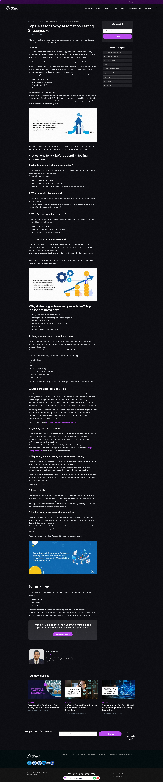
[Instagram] (81, 773)
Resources (146, 2)
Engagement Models (135, 2)
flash (29, 710)
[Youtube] (93, 773)
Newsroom (91, 755)
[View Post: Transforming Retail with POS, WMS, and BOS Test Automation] (44, 689)
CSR (72, 755)
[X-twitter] (75, 773)
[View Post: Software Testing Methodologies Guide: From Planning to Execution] (81, 689)
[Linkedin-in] (87, 773)
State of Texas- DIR (126, 755)
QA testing (31, 702)
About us (63, 755)
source (32, 579)
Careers (102, 755)
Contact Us (154, 2)
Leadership (81, 755)
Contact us (113, 755)
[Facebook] (69, 773)
